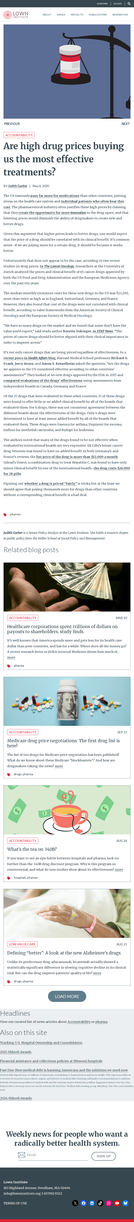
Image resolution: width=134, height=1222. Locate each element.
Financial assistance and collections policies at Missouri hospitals (51, 1061)
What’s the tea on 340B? (32, 849)
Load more (67, 996)
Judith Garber (17, 186)
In (57, 266)
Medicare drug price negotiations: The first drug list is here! (63, 743)
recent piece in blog (29, 358)
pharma (15, 514)
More (11, 657)
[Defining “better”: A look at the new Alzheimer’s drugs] (67, 913)
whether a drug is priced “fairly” (50, 484)
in (103, 331)
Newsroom (120, 14)
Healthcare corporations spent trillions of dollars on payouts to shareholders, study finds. (62, 629)
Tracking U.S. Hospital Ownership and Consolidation (41, 1043)
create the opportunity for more (52, 213)
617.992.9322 (53, 1193)
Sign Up (104, 1156)
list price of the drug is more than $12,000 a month (77, 457)
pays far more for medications (54, 196)
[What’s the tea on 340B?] (67, 810)
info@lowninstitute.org (22, 1193)
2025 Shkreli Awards (15, 1052)
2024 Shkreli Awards (16, 1098)
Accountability (19, 135)
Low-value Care (22, 944)
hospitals (20, 877)
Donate (118, 3)
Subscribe (102, 3)
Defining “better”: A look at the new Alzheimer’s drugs (64, 953)
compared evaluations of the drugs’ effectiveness (43, 381)
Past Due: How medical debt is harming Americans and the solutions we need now (64, 1070)
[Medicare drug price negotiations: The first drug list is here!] (67, 701)
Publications (98, 14)
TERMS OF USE (15, 1203)
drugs (18, 774)
